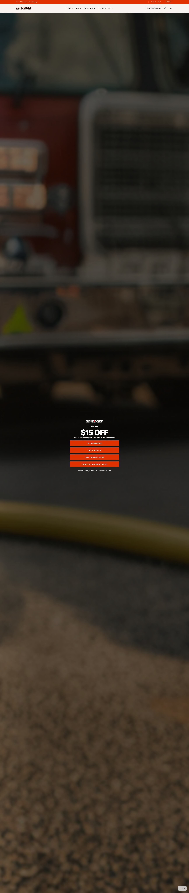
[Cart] (170, 8)
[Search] (165, 8)
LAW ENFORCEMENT (94, 457)
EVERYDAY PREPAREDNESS (95, 464)
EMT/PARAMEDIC (94, 443)
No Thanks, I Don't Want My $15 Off (94, 470)
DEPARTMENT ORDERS (154, 8)
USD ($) (168, 2)
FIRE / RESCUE (94, 450)
